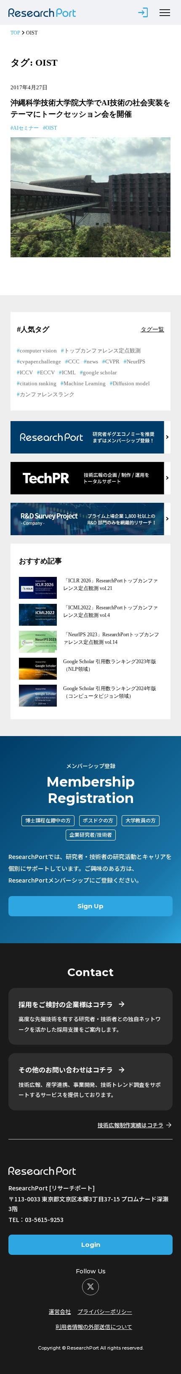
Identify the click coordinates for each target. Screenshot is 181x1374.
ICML (69, 372)
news (92, 361)
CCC (74, 361)
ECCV (47, 372)
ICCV (26, 372)
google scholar (100, 372)
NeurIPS (136, 361)
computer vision (38, 350)
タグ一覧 (152, 329)
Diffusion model (131, 383)
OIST (51, 128)
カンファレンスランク (47, 394)
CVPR (112, 361)
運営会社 (60, 1311)
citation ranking (38, 383)
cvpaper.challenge (40, 361)
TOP (15, 33)
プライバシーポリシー (104, 1311)
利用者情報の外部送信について (94, 1327)
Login (90, 1245)
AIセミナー (26, 128)
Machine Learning (85, 383)
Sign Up (90, 906)
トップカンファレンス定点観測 (102, 350)
